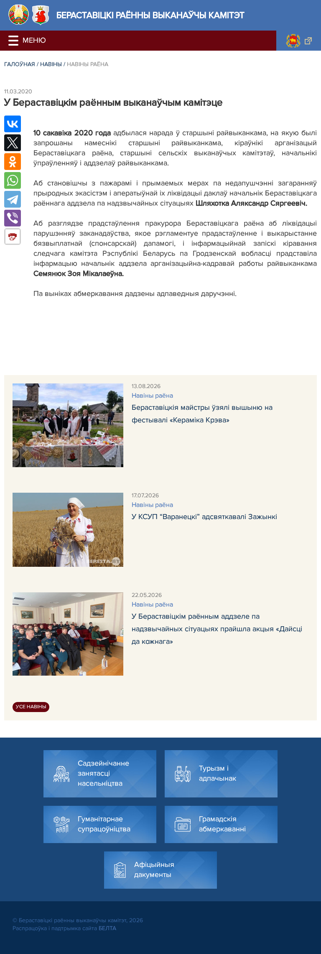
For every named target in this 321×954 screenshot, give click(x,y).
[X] (12, 142)
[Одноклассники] (12, 161)
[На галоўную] (18, 14)
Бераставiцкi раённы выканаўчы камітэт (150, 15)
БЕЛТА (107, 928)
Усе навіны (31, 707)
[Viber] (12, 218)
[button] (14, 41)
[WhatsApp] (12, 180)
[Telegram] (12, 199)
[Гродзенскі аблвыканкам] (298, 41)
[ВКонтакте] (12, 124)
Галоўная (19, 64)
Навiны (51, 64)
